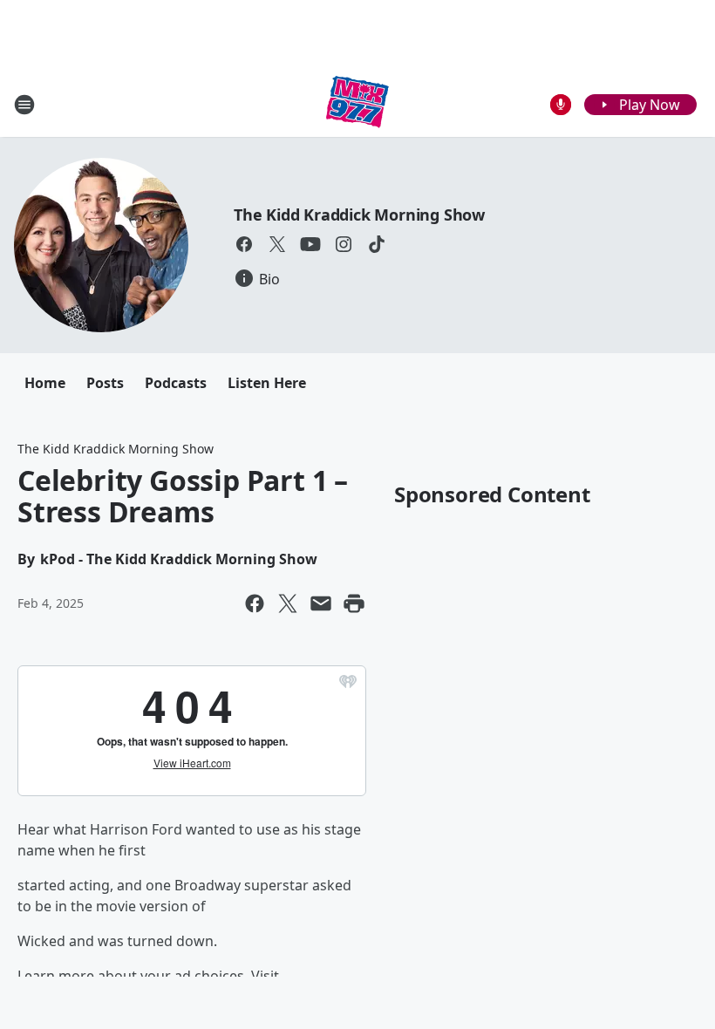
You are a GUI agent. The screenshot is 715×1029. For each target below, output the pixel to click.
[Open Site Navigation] (24, 104)
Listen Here (267, 382)
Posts (105, 382)
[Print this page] (354, 603)
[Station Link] (357, 104)
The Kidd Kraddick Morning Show (359, 214)
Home (44, 382)
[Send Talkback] (560, 104)
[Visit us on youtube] (310, 244)
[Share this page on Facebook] (254, 603)
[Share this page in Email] (321, 603)
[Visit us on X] (277, 244)
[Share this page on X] (288, 603)
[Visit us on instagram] (343, 244)
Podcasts (176, 382)
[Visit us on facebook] (244, 244)
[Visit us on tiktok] (376, 244)
